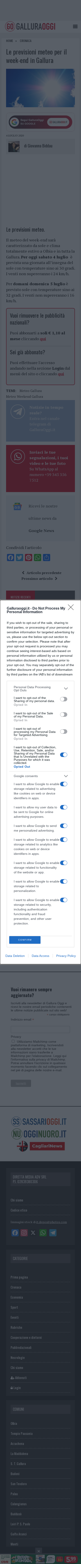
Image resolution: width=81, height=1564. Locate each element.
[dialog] (40, 782)
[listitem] (40, 689)
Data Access (40, 956)
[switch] (63, 699)
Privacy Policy (66, 956)
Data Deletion (15, 956)
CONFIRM (25, 940)
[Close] (72, 608)
